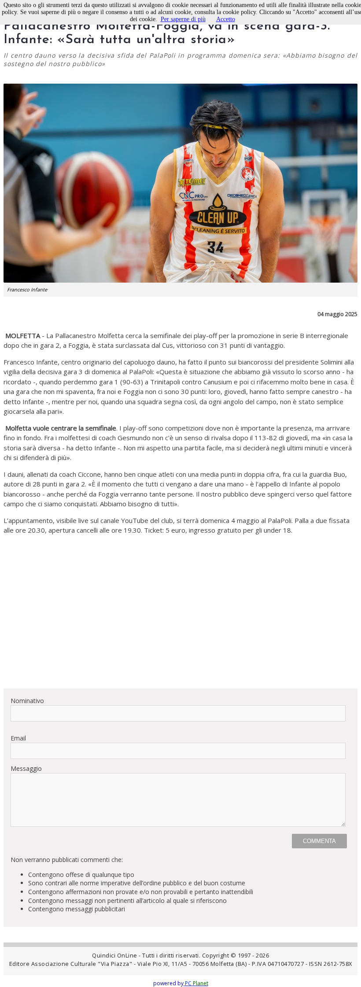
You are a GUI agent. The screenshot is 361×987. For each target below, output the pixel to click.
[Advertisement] (180, 619)
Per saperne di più (183, 19)
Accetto (225, 19)
